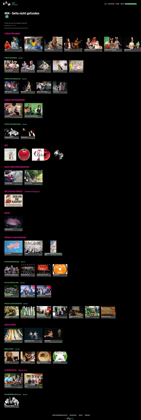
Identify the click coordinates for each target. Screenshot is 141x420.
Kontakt (122, 3)
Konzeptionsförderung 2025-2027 (59, 415)
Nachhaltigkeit (73, 415)
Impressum (87, 415)
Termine (117, 3)
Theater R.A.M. (13, 25)
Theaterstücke (111, 3)
